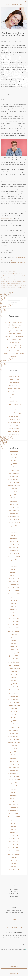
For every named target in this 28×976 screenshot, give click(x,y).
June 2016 (14, 826)
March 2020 (14, 687)
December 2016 (14, 807)
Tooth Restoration (14, 431)
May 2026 (14, 461)
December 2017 (14, 770)
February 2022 (14, 615)
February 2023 (14, 578)
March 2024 (14, 541)
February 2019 (14, 727)
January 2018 (14, 767)
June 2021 (14, 640)
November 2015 (14, 848)
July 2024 (14, 529)
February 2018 (14, 764)
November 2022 (14, 588)
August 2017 (14, 783)
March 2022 (14, 612)
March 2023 (14, 575)
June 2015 (14, 863)
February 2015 (14, 869)
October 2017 (14, 776)
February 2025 (14, 507)
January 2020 (14, 693)
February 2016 (14, 838)
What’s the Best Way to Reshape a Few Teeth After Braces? (14, 353)
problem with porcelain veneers (14, 283)
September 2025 (14, 485)
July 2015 (14, 860)
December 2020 (14, 659)
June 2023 (14, 566)
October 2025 (14, 482)
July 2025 (14, 492)
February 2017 (14, 801)
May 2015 (14, 866)
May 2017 (14, 792)
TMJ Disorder (14, 425)
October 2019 (14, 702)
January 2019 (14, 730)
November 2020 (14, 662)
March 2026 (14, 467)
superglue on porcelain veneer (18, 287)
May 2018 (14, 755)
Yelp (14, 921)
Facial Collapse (14, 395)
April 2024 (14, 538)
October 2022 (14, 591)
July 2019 (14, 711)
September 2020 (14, 668)
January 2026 (14, 473)
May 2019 (14, 718)
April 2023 (14, 572)
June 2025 (14, 495)
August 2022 (14, 597)
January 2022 (14, 619)
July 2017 (14, 786)
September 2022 (14, 594)
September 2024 (14, 523)
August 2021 (14, 634)
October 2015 (14, 851)
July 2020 (14, 674)
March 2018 (14, 761)
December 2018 (14, 733)
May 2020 (14, 680)
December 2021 (14, 622)
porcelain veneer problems (14, 281)
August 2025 (14, 489)
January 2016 (14, 841)
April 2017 (14, 795)
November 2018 (14, 736)
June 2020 (14, 677)
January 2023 (14, 581)
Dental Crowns (14, 385)
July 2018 (14, 749)
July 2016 (14, 823)
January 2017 (14, 804)
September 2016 (14, 817)
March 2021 (14, 650)
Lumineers (14, 401)
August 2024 (14, 526)
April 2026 (14, 464)
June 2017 (14, 789)
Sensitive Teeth (14, 416)
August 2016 (14, 820)
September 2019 (14, 705)
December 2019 (14, 696)
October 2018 (14, 739)
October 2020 (14, 665)
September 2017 (14, 780)
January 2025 (14, 510)
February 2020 (14, 690)
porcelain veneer (18, 277)
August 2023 (14, 560)
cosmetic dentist (12, 273)
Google (14, 919)
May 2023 (14, 569)
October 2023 (14, 554)
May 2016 (14, 829)
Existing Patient (14, 973)
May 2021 (14, 643)
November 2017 (14, 773)
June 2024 (14, 532)
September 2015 (14, 854)
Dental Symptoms (14, 392)
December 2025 (14, 476)
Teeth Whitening (14, 422)
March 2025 (14, 504)
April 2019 (14, 721)
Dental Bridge (14, 382)
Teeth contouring (14, 419)
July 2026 (14, 454)
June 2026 (14, 458)
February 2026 (14, 470)
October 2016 (14, 814)
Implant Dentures (14, 398)
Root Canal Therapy (14, 413)
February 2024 (14, 544)
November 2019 (14, 699)
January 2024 (14, 547)
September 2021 (14, 631)
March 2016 (14, 835)
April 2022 (14, 609)
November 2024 (14, 516)
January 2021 (14, 656)
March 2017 (14, 798)
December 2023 (14, 550)
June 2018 (14, 752)
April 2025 (14, 501)
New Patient (14, 966)
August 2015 (14, 857)
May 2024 (14, 535)
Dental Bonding (14, 379)
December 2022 (14, 584)
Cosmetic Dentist (14, 376)
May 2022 (14, 606)
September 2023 (14, 557)
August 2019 (14, 708)
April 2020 (14, 684)
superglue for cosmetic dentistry (9, 285)
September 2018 (14, 742)
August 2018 (14, 746)
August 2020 (14, 671)
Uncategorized (14, 435)
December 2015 (14, 845)
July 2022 (14, 600)
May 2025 (14, 498)
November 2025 (14, 479)
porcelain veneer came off (8, 279)
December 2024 (14, 513)
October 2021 (14, 628)
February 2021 (14, 653)
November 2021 (14, 625)
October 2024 (14, 519)
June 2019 (14, 715)
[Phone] (25, 2)
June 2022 (14, 603)
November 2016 (14, 811)
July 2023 (14, 563)
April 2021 (14, 646)
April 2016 (14, 832)
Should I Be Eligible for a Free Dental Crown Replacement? (14, 339)
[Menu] (2, 2)
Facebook (14, 924)
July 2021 (14, 637)
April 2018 (14, 758)
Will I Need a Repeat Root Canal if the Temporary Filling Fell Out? (14, 325)
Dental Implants (14, 388)
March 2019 (14, 724)
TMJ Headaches (14, 428)
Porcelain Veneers (12, 271)
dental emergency (17, 275)
